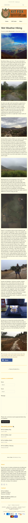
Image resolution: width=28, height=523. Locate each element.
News (11, 457)
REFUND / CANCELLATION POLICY (13, 508)
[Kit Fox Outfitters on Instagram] (4, 484)
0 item (11, 1)
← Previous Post (11, 369)
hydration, (6, 355)
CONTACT (14, 507)
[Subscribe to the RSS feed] (13, 426)
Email (2, 389)
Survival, (11, 356)
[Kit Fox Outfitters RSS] (6, 484)
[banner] (14, 13)
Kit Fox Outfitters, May (6, 429)
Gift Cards (13, 21)
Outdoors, (22, 355)
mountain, (19, 355)
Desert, (15, 353)
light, (12, 355)
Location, (15, 355)
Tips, (14, 356)
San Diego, (7, 356)
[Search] (23, 4)
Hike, (24, 353)
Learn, (9, 355)
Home (6, 21)
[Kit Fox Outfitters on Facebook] (2, 484)
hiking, (2, 355)
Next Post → (17, 369)
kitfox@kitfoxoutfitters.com (10, 496)
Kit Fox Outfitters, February (7, 445)
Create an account (15, 505)
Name (2, 382)
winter (16, 356)
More (20, 21)
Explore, (19, 353)
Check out (17, 1)
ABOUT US (9, 507)
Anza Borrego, (5, 353)
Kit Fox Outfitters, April (6, 435)
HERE (2, 107)
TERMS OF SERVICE (13, 509)
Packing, (3, 356)
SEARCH (4, 507)
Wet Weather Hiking (11, 28)
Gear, (22, 353)
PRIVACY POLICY (22, 507)
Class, (9, 353)
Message (3, 395)
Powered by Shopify (21, 511)
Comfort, (12, 353)
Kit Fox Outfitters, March (6, 440)
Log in (9, 505)
